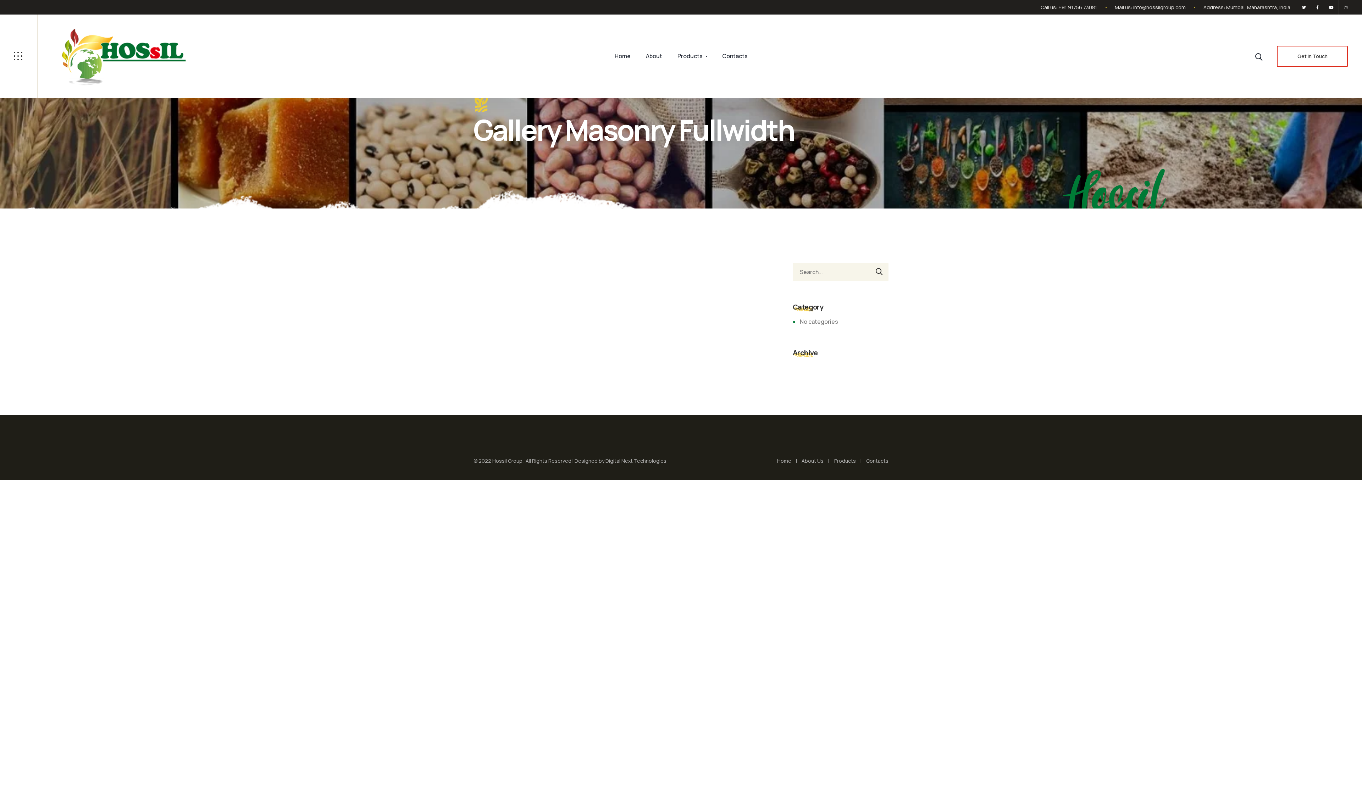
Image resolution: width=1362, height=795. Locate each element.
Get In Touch (1312, 56)
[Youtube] (1331, 7)
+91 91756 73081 (1077, 7)
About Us (813, 460)
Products (690, 56)
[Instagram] (1344, 7)
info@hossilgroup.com (1159, 7)
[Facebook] (1317, 7)
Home (623, 56)
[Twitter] (1304, 7)
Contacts (735, 56)
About (654, 56)
